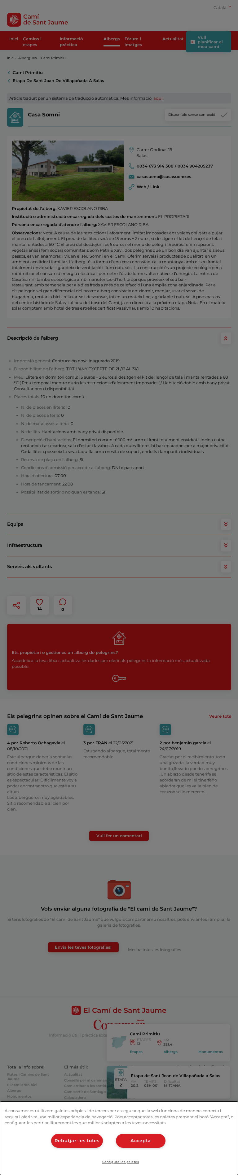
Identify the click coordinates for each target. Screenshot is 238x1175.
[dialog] (119, 1138)
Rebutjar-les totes (77, 1140)
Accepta (140, 1140)
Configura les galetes (120, 1162)
